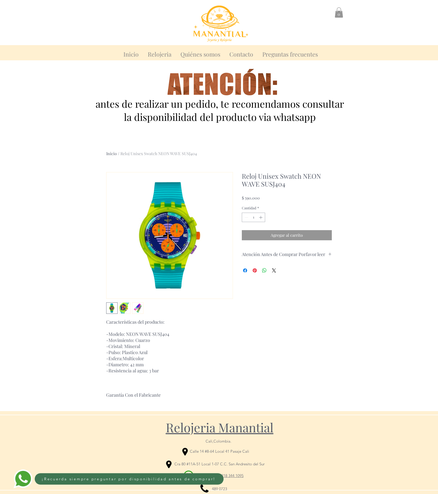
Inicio (111, 153)
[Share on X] (274, 270)
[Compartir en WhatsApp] (264, 270)
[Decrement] (246, 217)
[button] (339, 12)
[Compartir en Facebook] (245, 270)
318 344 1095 (232, 475)
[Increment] (261, 217)
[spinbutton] (253, 217)
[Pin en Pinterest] (255, 270)
